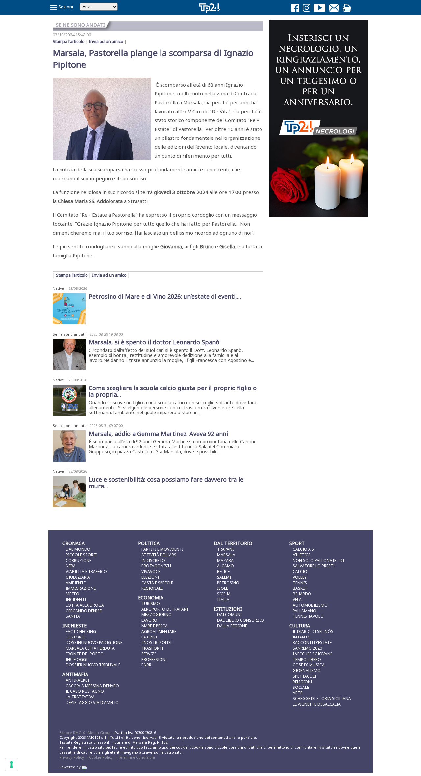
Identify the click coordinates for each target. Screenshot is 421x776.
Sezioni (65, 7)
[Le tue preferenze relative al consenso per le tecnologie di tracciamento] (11, 764)
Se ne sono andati (69, 334)
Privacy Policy (71, 757)
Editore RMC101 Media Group (85, 732)
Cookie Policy (101, 757)
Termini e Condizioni (136, 757)
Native (58, 288)
